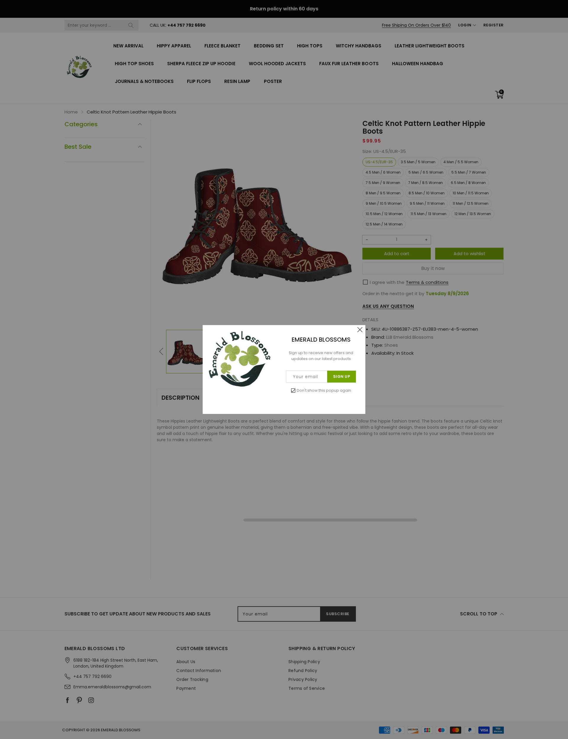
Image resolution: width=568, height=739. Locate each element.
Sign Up (341, 376)
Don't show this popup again (324, 390)
